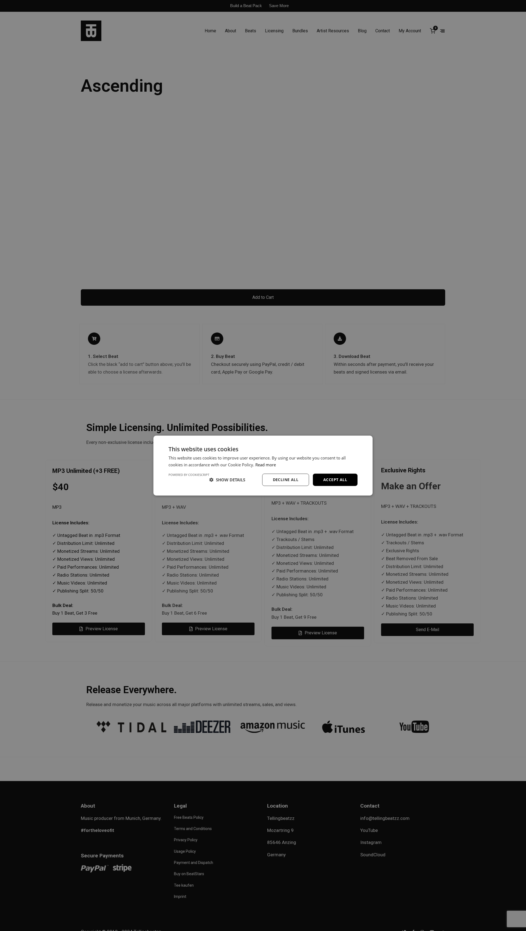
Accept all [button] (335, 479)
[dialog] (263, 465)
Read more (265, 464)
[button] (227, 479)
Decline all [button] (285, 479)
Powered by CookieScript (188, 475)
